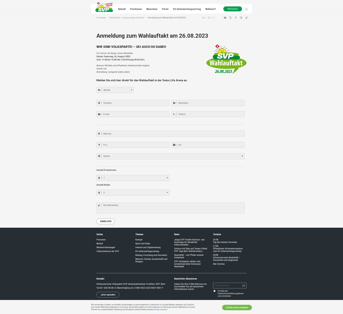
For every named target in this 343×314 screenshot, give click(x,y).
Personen (101, 239)
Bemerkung (101, 201)
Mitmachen (233, 9)
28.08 (215, 255)
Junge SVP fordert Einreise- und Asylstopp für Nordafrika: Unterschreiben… (189, 242)
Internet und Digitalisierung (148, 247)
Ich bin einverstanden (237, 307)
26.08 (215, 239)
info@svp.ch (127, 288)
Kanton (99, 152)
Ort (173, 141)
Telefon (175, 110)
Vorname (100, 99)
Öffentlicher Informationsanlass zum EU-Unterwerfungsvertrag (228, 249)
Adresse (99, 129)
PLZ (98, 141)
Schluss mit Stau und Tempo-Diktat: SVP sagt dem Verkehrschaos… (190, 249)
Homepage (101, 18)
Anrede (99, 86)
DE (203, 18)
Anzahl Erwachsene (104, 174)
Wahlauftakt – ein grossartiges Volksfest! (126, 18)
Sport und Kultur (142, 243)
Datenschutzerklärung (227, 293)
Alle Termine (219, 264)
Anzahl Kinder (101, 188)
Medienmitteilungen (105, 247)
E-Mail (98, 110)
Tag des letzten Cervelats (225, 242)
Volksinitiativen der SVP (107, 251)
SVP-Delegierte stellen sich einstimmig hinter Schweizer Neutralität (187, 264)
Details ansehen (160, 309)
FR (209, 18)
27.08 (215, 246)
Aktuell (99, 243)
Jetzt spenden (108, 294)
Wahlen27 (210, 9)
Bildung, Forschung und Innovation (151, 255)
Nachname (176, 99)
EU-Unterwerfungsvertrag (187, 9)
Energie (138, 239)
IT (214, 18)
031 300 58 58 (106, 288)
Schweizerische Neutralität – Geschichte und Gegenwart (226, 258)
